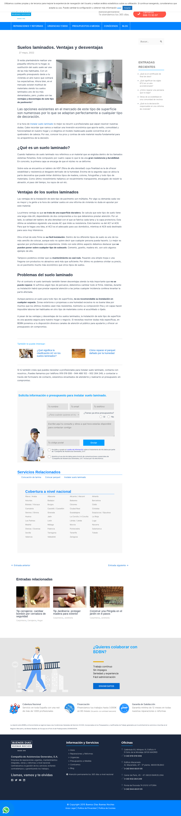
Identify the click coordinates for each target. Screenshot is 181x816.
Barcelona (96, 500)
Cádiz (94, 504)
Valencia (28, 537)
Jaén (50, 516)
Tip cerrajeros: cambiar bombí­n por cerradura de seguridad (31, 614)
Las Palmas (30, 521)
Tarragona (52, 533)
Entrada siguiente (118, 565)
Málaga (51, 525)
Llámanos (150, 14)
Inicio (72, 750)
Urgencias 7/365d (57, 26)
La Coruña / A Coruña (79, 516)
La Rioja (95, 516)
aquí (119, 7)
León (50, 521)
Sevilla (28, 533)
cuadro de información (75, 449)
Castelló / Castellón (56, 508)
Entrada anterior (20, 565)
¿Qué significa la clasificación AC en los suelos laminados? (49, 353)
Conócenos (111, 26)
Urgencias (74, 757)
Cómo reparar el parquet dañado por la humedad (102, 352)
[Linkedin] (24, 780)
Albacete (51, 496)
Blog (125, 26)
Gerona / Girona (32, 512)
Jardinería (68, 618)
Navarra (95, 525)
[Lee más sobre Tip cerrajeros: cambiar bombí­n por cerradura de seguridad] (33, 600)
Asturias (28, 500)
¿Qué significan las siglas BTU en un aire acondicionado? (150, 83)
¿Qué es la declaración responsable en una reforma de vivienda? (152, 106)
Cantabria (29, 508)
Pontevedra (75, 529)
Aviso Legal (70, 808)
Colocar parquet (52, 477)
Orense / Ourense (32, 529)
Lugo (94, 521)
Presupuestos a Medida (86, 26)
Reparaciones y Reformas (28, 26)
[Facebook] (12, 780)
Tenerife (73, 533)
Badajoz (51, 500)
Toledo (95, 533)
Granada (51, 512)
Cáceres (73, 504)
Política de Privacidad (87, 808)
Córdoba (95, 508)
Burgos (51, 504)
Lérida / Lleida (76, 521)
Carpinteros (21, 620)
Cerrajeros (31, 620)
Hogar (40, 620)
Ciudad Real (75, 508)
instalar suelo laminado (41, 123)
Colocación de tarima (31, 477)
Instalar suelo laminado (75, 477)
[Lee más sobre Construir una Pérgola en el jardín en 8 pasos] (106, 600)
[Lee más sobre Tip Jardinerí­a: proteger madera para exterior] (70, 598)
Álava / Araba (31, 496)
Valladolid (52, 537)
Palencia (51, 529)
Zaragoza (74, 537)
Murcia (73, 525)
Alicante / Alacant (77, 496)
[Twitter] (16, 780)
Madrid (28, 525)
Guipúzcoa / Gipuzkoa (101, 512)
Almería (95, 496)
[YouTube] (20, 780)
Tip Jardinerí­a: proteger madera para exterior (67, 612)
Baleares (73, 500)
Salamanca (97, 529)
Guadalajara (75, 512)
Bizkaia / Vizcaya (32, 504)
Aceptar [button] (127, 8)
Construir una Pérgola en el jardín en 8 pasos (106, 612)
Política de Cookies (107, 808)
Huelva (28, 516)
